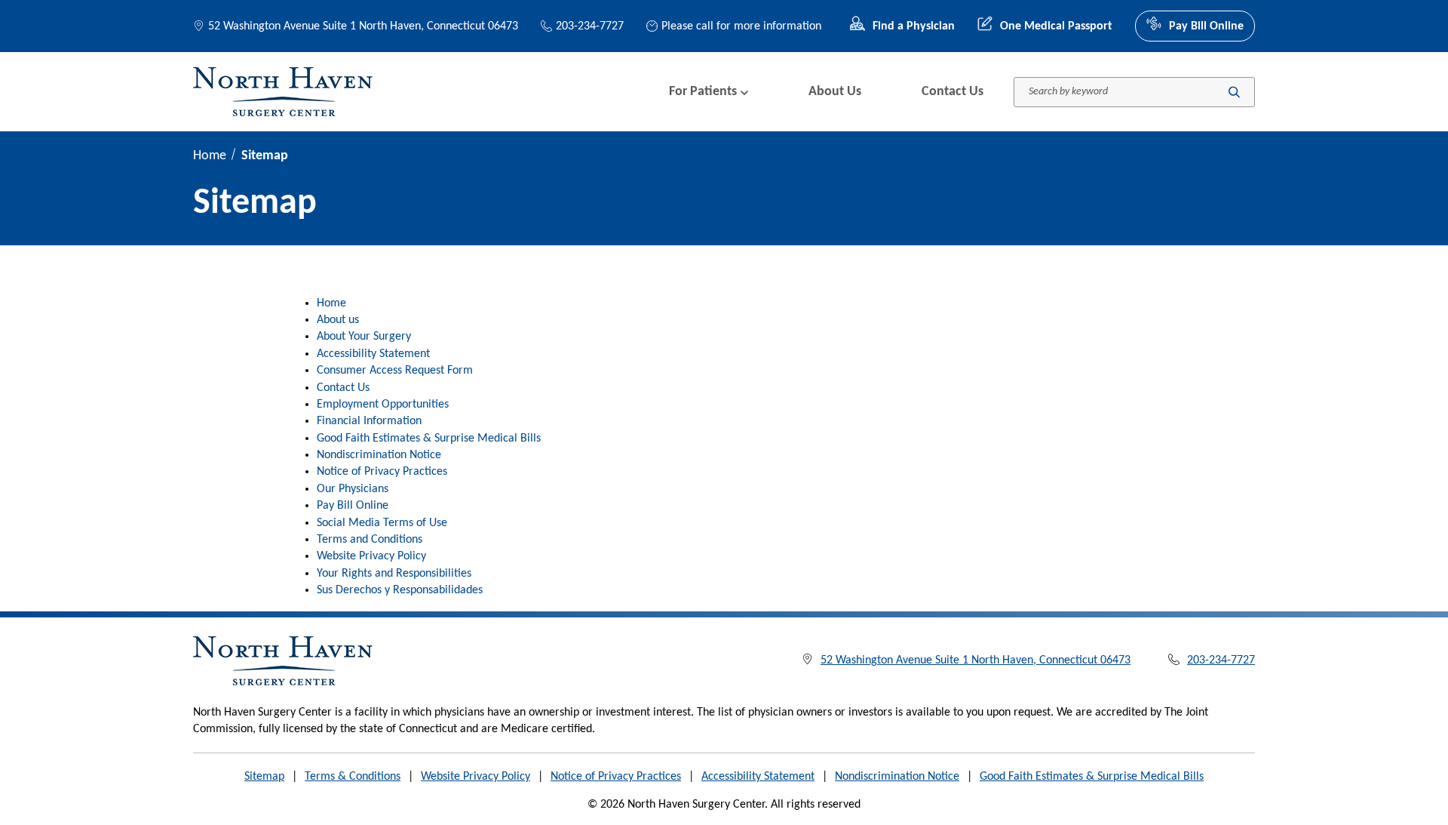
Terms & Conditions (352, 777)
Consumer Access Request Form (395, 371)
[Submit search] (1234, 91)
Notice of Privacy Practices (382, 472)
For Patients (703, 92)
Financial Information (369, 421)
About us (338, 320)
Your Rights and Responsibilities (394, 574)
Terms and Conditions (369, 540)
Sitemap (264, 777)
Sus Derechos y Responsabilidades (400, 590)
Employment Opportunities (383, 405)
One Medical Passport (1056, 26)
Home (209, 156)
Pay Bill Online (1206, 26)
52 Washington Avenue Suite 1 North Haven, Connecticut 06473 (363, 26)
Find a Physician (914, 26)
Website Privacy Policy (371, 556)
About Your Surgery (364, 337)
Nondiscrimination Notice (379, 455)
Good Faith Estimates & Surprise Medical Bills (429, 439)
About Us (834, 92)
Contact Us (952, 92)
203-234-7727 (590, 26)
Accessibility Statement (373, 354)
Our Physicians (352, 489)
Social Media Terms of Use (382, 523)
